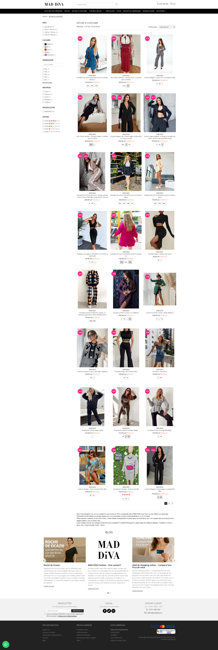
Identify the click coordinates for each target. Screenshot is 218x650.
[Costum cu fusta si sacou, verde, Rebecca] (159, 289)
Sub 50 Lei (48, 27)
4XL (46, 74)
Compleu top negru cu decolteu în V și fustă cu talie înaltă (92, 255)
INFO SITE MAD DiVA (50, 625)
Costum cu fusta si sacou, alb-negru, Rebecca (92, 371)
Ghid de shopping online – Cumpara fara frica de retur (151, 566)
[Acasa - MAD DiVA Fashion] (54, 4)
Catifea (47, 102)
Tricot (46, 91)
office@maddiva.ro (154, 613)
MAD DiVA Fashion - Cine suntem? (104, 565)
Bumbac (47, 100)
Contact (45, 638)
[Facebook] (105, 611)
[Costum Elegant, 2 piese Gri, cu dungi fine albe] (159, 54)
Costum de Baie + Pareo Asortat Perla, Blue (92, 489)
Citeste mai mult (49, 586)
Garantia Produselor (83, 635)
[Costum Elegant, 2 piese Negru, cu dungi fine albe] (159, 465)
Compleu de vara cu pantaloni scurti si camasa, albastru (92, 78)
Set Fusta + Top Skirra (159, 371)
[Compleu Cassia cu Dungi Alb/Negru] (159, 406)
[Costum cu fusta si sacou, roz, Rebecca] (126, 289)
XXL (46, 72)
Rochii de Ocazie (52, 565)
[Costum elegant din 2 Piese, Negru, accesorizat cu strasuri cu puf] (126, 112)
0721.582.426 (154, 609)
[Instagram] (113, 611)
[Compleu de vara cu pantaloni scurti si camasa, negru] (126, 171)
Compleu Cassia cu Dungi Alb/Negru (160, 430)
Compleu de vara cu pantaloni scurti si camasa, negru (126, 196)
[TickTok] (109, 611)
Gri (47, 47)
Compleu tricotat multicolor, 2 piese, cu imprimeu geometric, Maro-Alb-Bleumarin (92, 314)
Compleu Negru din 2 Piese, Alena (126, 371)
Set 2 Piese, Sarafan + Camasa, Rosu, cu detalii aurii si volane (126, 78)
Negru (48, 44)
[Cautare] (117, 4)
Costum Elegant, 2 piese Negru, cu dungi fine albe (160, 490)
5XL (46, 69)
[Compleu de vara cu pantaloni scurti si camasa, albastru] (92, 54)
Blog (44, 640)
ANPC (79, 640)
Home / (45, 16)
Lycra (46, 97)
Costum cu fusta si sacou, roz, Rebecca (126, 313)
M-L (46, 80)
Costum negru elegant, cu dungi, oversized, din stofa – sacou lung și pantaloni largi (159, 137)
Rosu (48, 49)
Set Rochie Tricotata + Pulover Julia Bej (126, 489)
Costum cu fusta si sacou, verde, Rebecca (159, 313)
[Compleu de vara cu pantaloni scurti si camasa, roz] (126, 230)
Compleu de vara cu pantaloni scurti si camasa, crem (159, 196)
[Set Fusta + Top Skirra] (159, 347)
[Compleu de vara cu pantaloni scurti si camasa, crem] (159, 171)
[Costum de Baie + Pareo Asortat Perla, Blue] (92, 465)
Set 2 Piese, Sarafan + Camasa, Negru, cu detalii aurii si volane (92, 137)
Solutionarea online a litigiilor (86, 638)
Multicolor (50, 55)
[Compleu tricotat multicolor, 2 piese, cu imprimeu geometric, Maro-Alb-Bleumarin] (92, 289)
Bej (47, 52)
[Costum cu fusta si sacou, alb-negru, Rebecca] (92, 347)
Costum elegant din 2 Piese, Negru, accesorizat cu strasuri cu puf (126, 137)
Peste (47, 121)
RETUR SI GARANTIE (84, 625)
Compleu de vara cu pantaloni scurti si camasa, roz (126, 255)
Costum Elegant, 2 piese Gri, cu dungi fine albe (159, 77)
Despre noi (46, 630)
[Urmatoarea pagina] (172, 503)
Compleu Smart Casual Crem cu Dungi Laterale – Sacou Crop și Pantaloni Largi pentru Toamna (92, 196)
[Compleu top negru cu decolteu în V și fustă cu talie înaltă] (92, 230)
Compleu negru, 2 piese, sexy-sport (160, 254)
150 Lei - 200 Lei (50, 35)
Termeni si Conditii (49, 632)
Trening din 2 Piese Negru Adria (92, 430)
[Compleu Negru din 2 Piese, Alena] (126, 347)
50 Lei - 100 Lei (49, 29)
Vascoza (47, 94)
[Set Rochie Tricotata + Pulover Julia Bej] (126, 465)
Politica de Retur (82, 632)
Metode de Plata (82, 630)
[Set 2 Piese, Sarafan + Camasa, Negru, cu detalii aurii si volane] (92, 112)
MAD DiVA (48, 111)
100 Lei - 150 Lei (50, 32)
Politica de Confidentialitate (67, 616)
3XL (46, 77)
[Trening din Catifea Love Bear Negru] (126, 406)
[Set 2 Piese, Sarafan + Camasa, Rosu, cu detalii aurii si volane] (126, 54)
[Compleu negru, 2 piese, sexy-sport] (159, 230)
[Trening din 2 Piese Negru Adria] (92, 406)
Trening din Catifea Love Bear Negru (126, 430)
